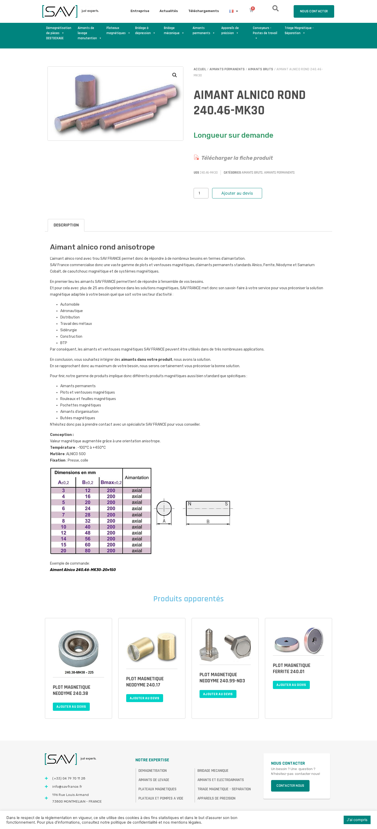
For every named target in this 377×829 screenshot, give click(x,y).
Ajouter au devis (237, 193)
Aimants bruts (260, 69)
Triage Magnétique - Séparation (299, 30)
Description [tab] (66, 225)
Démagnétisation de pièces (58, 30)
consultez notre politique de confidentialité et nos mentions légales (141, 822)
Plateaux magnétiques (116, 30)
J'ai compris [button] (357, 819)
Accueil (200, 69)
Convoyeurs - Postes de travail (265, 30)
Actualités (169, 11)
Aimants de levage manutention (87, 31)
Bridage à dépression (143, 30)
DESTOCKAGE (55, 38)
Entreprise (140, 11)
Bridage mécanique (172, 30)
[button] (174, 75)
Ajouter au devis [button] (71, 706)
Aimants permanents (201, 30)
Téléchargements (203, 11)
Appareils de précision (230, 30)
